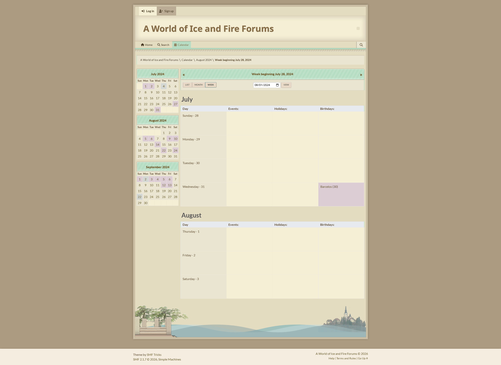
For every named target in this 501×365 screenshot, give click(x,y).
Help (331, 358)
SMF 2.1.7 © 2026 (145, 359)
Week (211, 84)
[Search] (361, 45)
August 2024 (157, 120)
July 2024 (157, 74)
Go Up (362, 358)
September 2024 (157, 167)
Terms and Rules (346, 358)
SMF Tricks (154, 354)
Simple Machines (169, 359)
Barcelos (326, 186)
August (191, 215)
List (187, 84)
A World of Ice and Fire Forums (208, 28)
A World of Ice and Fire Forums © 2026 (342, 353)
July (187, 99)
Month (199, 84)
